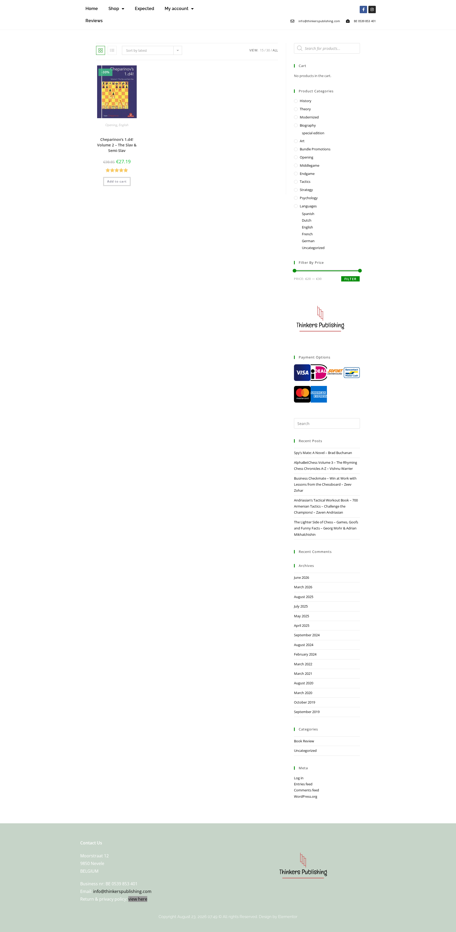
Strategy (306, 189)
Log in (298, 778)
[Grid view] (100, 50)
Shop (113, 8)
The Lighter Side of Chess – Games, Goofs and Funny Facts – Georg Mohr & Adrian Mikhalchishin (326, 528)
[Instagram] (372, 9)
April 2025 (301, 625)
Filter (350, 279)
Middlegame (309, 165)
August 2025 (303, 596)
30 (268, 50)
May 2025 (301, 616)
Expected (144, 8)
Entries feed (303, 784)
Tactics (305, 181)
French (307, 234)
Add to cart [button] (117, 181)
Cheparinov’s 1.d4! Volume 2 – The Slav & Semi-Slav (116, 145)
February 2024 (305, 654)
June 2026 (301, 577)
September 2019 (307, 711)
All (275, 50)
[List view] (112, 50)
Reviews (94, 20)
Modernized (309, 117)
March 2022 (303, 664)
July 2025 (301, 606)
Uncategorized (313, 247)
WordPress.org (305, 796)
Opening (111, 125)
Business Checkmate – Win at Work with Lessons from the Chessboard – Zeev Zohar (325, 484)
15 (262, 50)
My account (176, 8)
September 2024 (307, 635)
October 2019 (304, 702)
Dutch (306, 220)
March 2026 (303, 587)
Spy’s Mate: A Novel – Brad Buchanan (323, 452)
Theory (305, 109)
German (308, 240)
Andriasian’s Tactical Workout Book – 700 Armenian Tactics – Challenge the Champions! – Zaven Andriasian (326, 506)
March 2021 (303, 673)
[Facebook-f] (363, 9)
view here (137, 899)
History (305, 100)
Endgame (307, 173)
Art (302, 140)
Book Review (304, 741)
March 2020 (303, 692)
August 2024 (303, 644)
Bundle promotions (315, 149)
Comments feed (306, 790)
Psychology (309, 197)
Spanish (308, 213)
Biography (308, 125)
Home (92, 8)
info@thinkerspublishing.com (122, 891)
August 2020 (303, 683)
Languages (308, 206)
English (124, 125)
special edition (313, 133)
